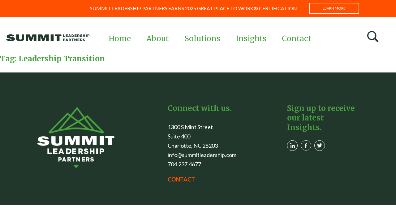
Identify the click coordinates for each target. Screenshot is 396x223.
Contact (296, 38)
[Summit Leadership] (48, 37)
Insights (251, 38)
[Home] (75, 137)
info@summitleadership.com (202, 154)
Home (120, 38)
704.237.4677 (184, 164)
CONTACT (181, 179)
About (157, 38)
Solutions (202, 38)
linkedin (292, 145)
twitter (319, 145)
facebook (306, 145)
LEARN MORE (334, 8)
